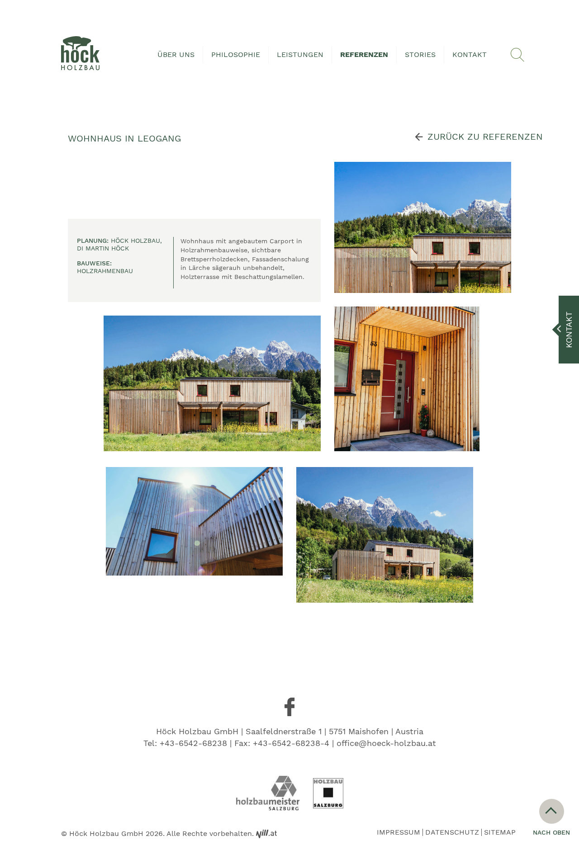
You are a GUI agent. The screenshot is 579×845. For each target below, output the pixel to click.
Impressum (398, 832)
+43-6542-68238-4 (291, 743)
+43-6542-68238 (193, 743)
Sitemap (500, 832)
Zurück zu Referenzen (485, 136)
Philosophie (235, 54)
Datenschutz (452, 832)
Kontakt (469, 54)
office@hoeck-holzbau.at (386, 743)
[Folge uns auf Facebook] (289, 707)
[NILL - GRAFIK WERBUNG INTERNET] (266, 833)
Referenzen (364, 54)
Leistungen (300, 54)
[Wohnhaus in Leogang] (212, 383)
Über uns (176, 54)
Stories (420, 54)
